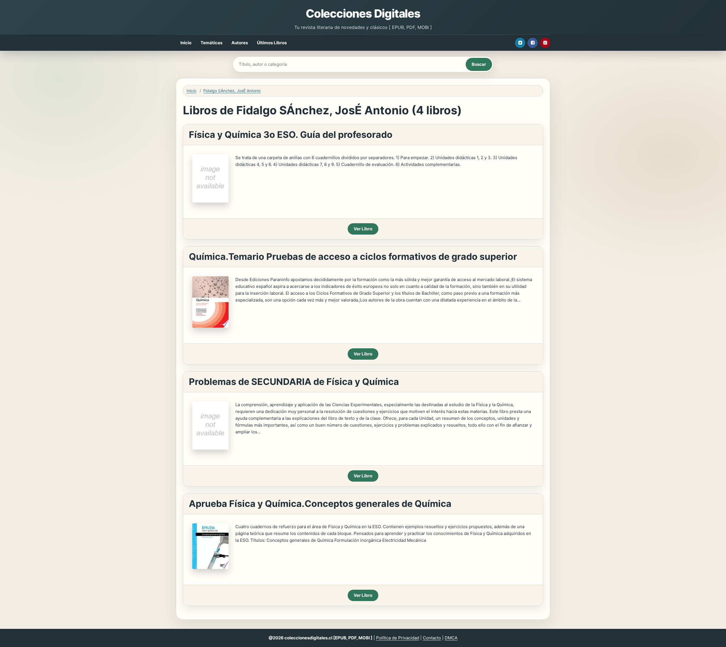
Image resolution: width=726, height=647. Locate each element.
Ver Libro (363, 228)
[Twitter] (520, 43)
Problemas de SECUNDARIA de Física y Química (294, 381)
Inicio (185, 42)
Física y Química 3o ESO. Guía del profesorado (290, 134)
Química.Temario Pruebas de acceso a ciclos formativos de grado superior (353, 256)
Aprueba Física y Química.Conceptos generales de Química (320, 503)
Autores (239, 42)
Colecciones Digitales (363, 13)
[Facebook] (532, 43)
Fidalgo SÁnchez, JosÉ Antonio (232, 90)
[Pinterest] (545, 43)
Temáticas (211, 42)
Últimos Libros (272, 42)
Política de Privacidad (397, 637)
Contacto (432, 637)
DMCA (451, 637)
